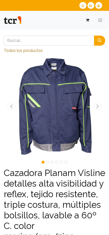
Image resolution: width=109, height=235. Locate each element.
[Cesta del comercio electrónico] (87, 20)
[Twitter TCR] (82, 5)
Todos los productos (23, 50)
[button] (11, 106)
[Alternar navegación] (100, 20)
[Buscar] (99, 41)
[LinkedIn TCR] (90, 5)
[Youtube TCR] (98, 5)
